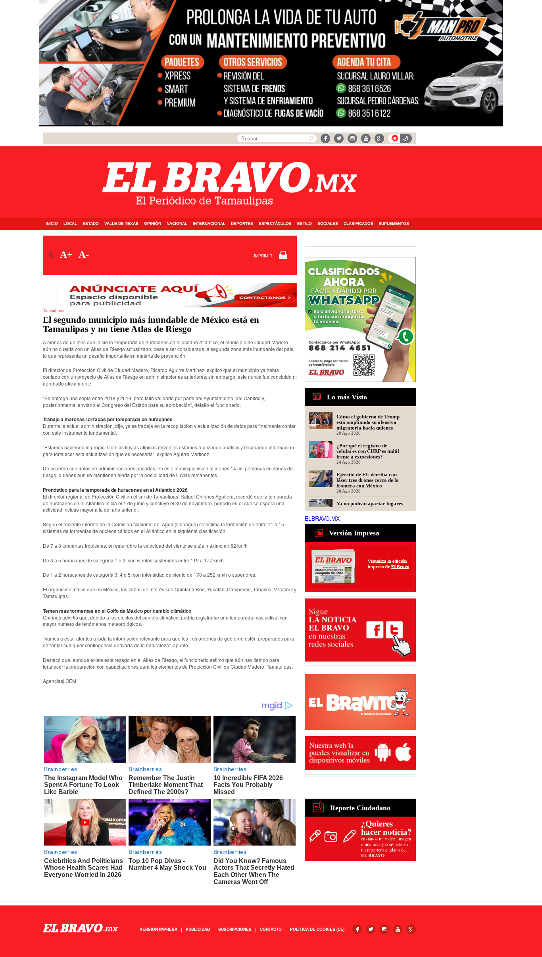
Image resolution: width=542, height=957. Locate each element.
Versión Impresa (158, 929)
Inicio (52, 223)
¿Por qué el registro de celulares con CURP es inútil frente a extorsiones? (367, 451)
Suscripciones (235, 929)
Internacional (209, 223)
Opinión (152, 223)
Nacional (177, 223)
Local (70, 223)
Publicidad (198, 929)
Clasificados (358, 223)
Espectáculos (275, 223)
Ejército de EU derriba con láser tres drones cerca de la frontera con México (367, 480)
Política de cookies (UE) (317, 929)
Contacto (271, 929)
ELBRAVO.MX (322, 518)
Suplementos (394, 223)
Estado (91, 223)
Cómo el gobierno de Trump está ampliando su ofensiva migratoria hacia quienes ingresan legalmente (368, 422)
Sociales (327, 223)
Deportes (242, 223)
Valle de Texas (121, 223)
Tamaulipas (53, 310)
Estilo (304, 223)
